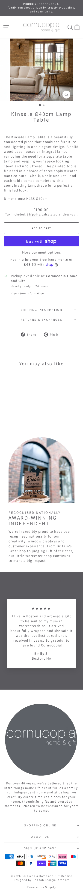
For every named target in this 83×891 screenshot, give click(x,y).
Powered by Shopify (41, 887)
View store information (27, 293)
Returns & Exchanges (41, 320)
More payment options (41, 252)
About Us (40, 837)
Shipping (34, 214)
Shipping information (41, 310)
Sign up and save (40, 848)
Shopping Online (40, 825)
